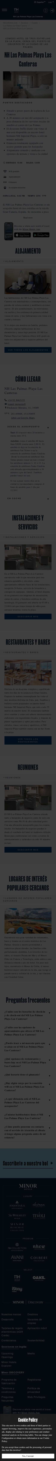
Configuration (7, 1438)
